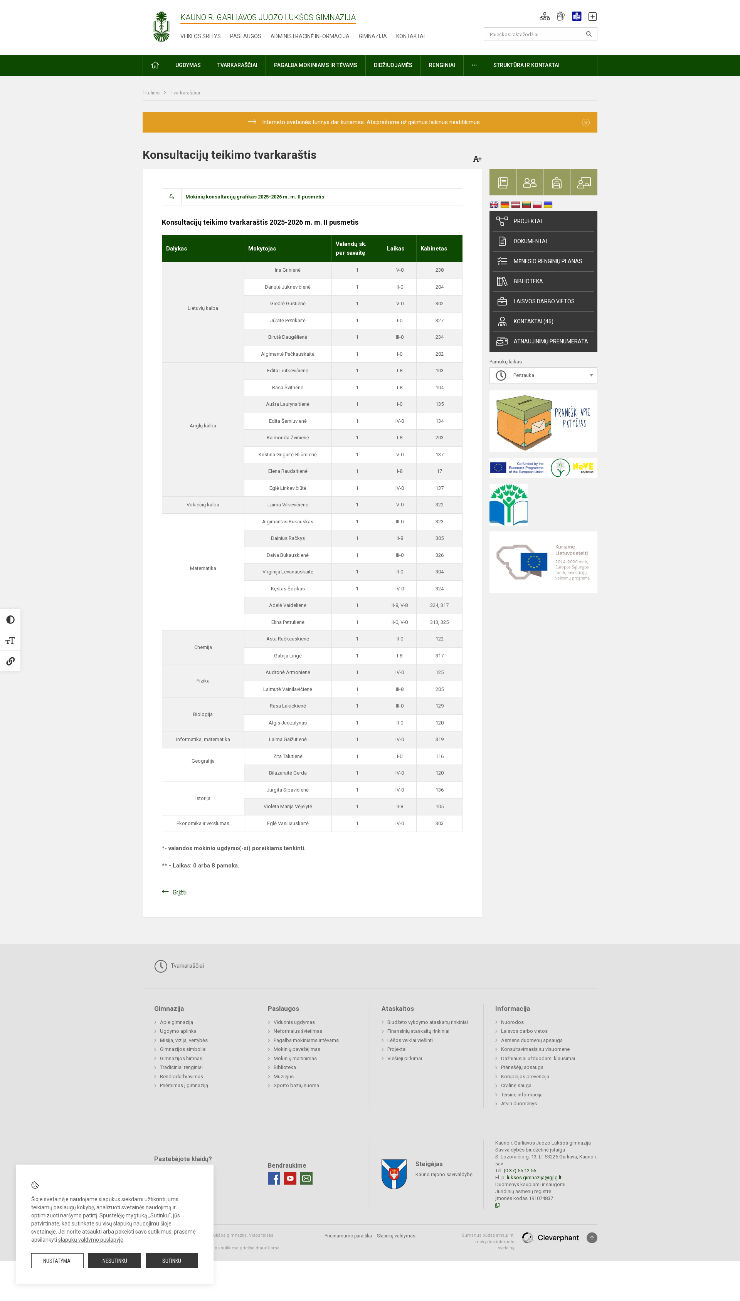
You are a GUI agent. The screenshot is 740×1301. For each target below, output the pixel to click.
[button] (545, 16)
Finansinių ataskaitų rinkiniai (418, 1031)
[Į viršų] (592, 1237)
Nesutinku (115, 1261)
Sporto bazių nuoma (296, 1085)
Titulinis (152, 93)
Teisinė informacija (522, 1095)
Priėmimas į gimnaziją (184, 1085)
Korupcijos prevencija (525, 1076)
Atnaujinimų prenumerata (551, 341)
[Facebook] (274, 1178)
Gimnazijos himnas (181, 1058)
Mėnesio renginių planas (548, 261)
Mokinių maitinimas (295, 1058)
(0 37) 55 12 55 (520, 1170)
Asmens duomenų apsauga (532, 1040)
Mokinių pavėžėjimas (297, 1049)
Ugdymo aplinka (178, 1031)
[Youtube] (290, 1178)
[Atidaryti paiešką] (589, 34)
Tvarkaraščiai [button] (237, 65)
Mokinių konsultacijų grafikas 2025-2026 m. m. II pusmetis (254, 197)
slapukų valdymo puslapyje (90, 1240)
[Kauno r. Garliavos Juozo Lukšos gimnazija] (161, 26)
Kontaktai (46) (533, 321)
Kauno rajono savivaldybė (444, 1174)
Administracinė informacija (310, 36)
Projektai (528, 221)
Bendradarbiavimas (181, 1076)
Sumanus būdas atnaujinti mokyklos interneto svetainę (488, 1242)
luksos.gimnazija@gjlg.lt (534, 1177)
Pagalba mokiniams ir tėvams (306, 1040)
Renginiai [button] (442, 65)
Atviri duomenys (519, 1103)
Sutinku (171, 1261)
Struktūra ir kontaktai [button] (526, 65)
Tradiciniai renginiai (181, 1067)
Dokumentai (530, 241)
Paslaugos (245, 36)
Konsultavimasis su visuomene (535, 1049)
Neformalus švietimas (298, 1031)
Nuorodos (512, 1022)
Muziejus (284, 1076)
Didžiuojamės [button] (393, 65)
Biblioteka (528, 281)
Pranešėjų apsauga (522, 1067)
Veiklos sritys (200, 36)
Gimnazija (373, 36)
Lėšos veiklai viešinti (410, 1040)
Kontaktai (410, 36)
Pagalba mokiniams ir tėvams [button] (315, 65)
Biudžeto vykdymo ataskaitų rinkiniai (427, 1022)
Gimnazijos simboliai (183, 1049)
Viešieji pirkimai (404, 1058)
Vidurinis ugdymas (294, 1022)
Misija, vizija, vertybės (184, 1040)
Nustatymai (57, 1261)
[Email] (306, 1178)
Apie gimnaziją (176, 1022)
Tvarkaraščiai (185, 93)
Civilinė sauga (516, 1085)
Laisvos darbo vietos (544, 301)
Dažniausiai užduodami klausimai (538, 1058)
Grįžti (180, 892)
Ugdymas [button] (188, 65)
